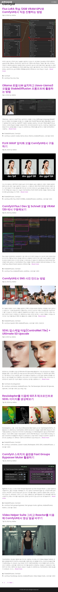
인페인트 (41, 323)
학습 (17, 78)
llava (26, 136)
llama (22, 136)
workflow (39, 199)
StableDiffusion (9, 134)
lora (14, 78)
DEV (11, 199)
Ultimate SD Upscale (47, 386)
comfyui (7, 78)
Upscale (4, 388)
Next (12, 583)
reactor (20, 576)
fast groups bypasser (17, 505)
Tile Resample (35, 386)
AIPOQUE (7, 2)
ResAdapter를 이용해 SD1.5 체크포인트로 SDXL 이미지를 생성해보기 (27, 397)
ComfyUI (7, 76)
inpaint (12, 323)
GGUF (18, 199)
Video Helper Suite (39, 576)
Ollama (31, 136)
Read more (12, 129)
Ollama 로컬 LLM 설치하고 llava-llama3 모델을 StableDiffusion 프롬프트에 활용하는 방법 (27, 89)
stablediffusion (39, 136)
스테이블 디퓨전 (49, 136)
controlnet (13, 386)
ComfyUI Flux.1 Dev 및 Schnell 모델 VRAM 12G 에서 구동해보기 (28, 207)
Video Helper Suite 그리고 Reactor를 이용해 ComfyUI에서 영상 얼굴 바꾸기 (28, 516)
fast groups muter (31, 505)
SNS (16, 323)
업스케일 (20, 388)
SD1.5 (37, 445)
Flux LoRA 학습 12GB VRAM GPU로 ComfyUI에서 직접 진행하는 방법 (23, 10)
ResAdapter (31, 445)
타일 (25, 388)
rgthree (39, 505)
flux (11, 78)
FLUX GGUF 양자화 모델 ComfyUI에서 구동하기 (28, 144)
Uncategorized (15, 384)
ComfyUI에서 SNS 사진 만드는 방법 (23, 278)
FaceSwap (13, 576)
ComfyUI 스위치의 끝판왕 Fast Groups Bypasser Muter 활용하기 (26, 455)
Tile (29, 386)
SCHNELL (22, 199)
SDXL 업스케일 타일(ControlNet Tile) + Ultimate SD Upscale (26, 332)
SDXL (41, 445)
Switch (4, 508)
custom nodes (15, 136)
